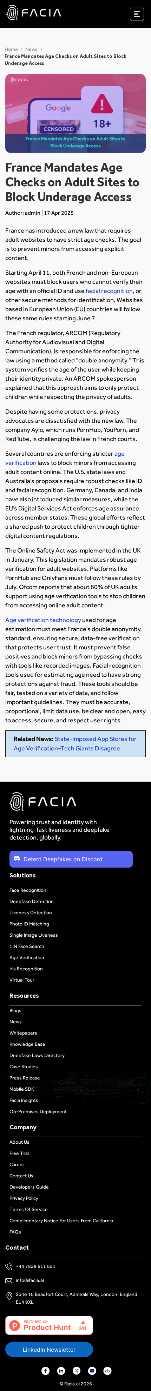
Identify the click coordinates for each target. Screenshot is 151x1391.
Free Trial (19, 1153)
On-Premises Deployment (38, 1112)
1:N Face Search (26, 946)
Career (16, 1165)
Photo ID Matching (29, 924)
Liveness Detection (30, 913)
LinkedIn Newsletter (49, 1349)
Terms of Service (28, 1209)
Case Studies (23, 1067)
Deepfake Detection (31, 901)
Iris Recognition (26, 969)
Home (11, 49)
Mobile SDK (21, 1089)
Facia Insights (23, 1100)
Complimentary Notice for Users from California (61, 1221)
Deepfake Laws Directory (37, 1055)
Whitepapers (23, 1033)
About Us (19, 1142)
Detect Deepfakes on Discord (63, 859)
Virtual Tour (21, 980)
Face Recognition (27, 890)
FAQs (15, 1232)
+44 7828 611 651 (35, 1266)
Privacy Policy (23, 1198)
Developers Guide (29, 1187)
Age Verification (26, 958)
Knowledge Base (27, 1044)
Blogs (15, 1011)
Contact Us (21, 1176)
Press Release (24, 1078)
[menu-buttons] (145, 15)
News (31, 49)
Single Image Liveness (33, 935)
